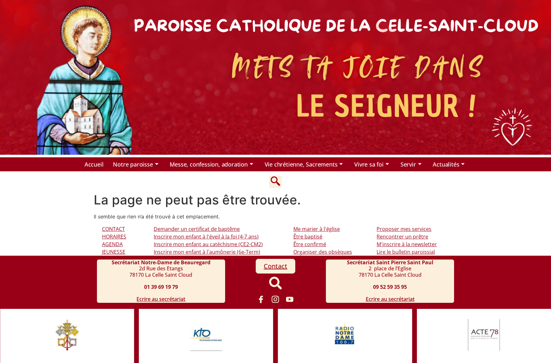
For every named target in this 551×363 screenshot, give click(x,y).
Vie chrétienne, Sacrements (301, 164)
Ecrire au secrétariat (160, 298)
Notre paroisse (133, 164)
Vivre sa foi (369, 164)
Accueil (94, 164)
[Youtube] (290, 299)
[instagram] (275, 299)
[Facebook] (261, 299)
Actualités (446, 164)
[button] (275, 181)
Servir (408, 164)
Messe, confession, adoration (208, 164)
